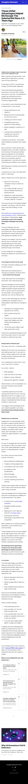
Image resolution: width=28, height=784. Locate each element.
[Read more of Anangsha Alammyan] (3, 30)
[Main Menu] (26, 2)
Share (23, 31)
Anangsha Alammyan (9, 2)
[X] (12, 767)
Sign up (14, 770)
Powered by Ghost (14, 773)
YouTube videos (15, 513)
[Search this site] (23, 2)
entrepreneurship (6, 8)
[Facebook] (15, 767)
